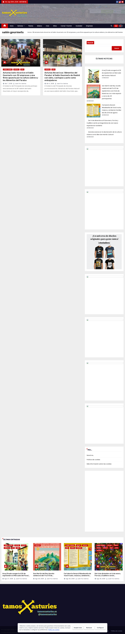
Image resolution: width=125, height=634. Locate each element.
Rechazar (89, 627)
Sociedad (79, 26)
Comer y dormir (66, 26)
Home (30, 32)
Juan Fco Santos (20, 83)
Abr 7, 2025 (8, 83)
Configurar (100, 627)
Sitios (55, 26)
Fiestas (30, 26)
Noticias (20, 26)
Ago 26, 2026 (39, 579)
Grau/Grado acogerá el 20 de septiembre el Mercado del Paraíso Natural (111, 73)
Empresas (89, 26)
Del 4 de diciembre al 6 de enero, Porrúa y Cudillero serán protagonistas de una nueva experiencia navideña (102, 123)
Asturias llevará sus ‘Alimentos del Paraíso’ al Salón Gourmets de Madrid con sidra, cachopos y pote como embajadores (62, 76)
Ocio (47, 26)
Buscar (90, 43)
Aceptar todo (78, 627)
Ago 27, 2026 (8, 579)
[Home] (4, 26)
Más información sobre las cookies (99, 464)
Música (39, 26)
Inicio (12, 26)
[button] (111, 26)
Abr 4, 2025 (50, 83)
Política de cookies (93, 460)
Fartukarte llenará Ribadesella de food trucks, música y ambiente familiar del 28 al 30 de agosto (77, 576)
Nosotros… (90, 455)
